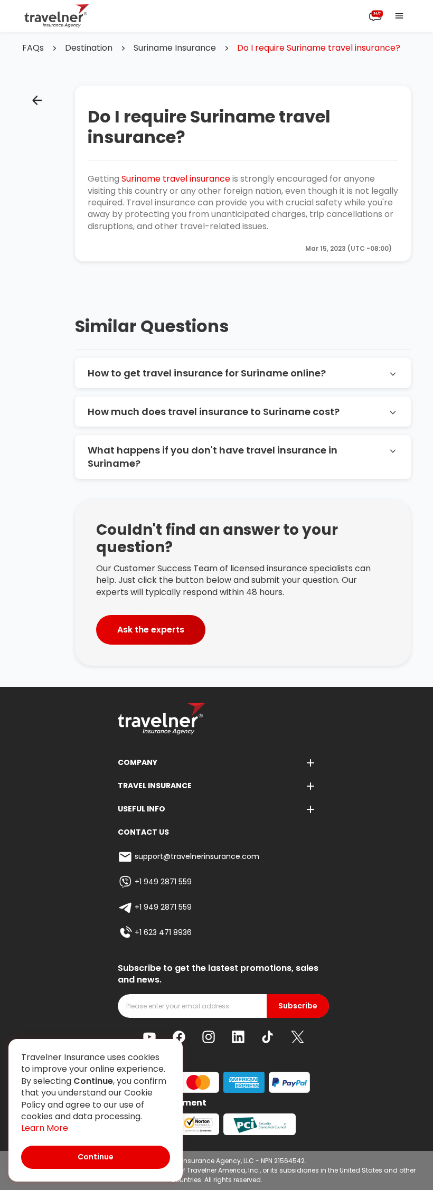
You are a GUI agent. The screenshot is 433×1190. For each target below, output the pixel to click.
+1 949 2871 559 (163, 881)
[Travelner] (56, 15)
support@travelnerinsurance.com (197, 856)
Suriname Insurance (175, 48)
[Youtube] (149, 1037)
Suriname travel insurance (175, 179)
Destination (88, 48)
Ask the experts (150, 630)
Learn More (44, 1128)
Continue (96, 1156)
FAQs (33, 48)
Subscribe (297, 1006)
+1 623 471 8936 (163, 932)
